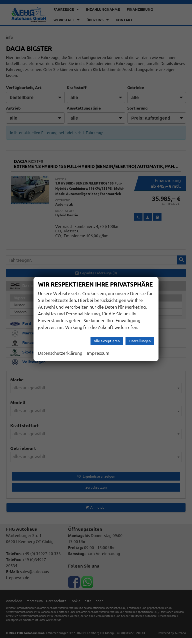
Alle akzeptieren (107, 341)
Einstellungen (140, 341)
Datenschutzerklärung (60, 352)
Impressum (98, 352)
